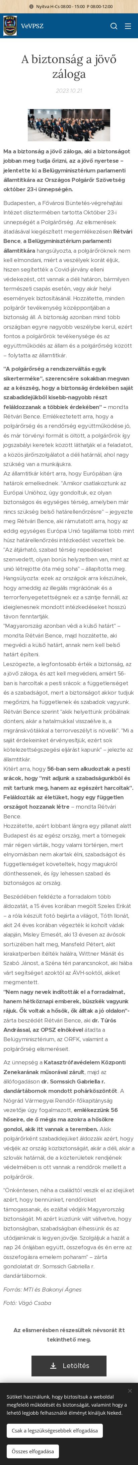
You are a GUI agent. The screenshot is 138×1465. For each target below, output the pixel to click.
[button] (114, 25)
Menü (128, 26)
